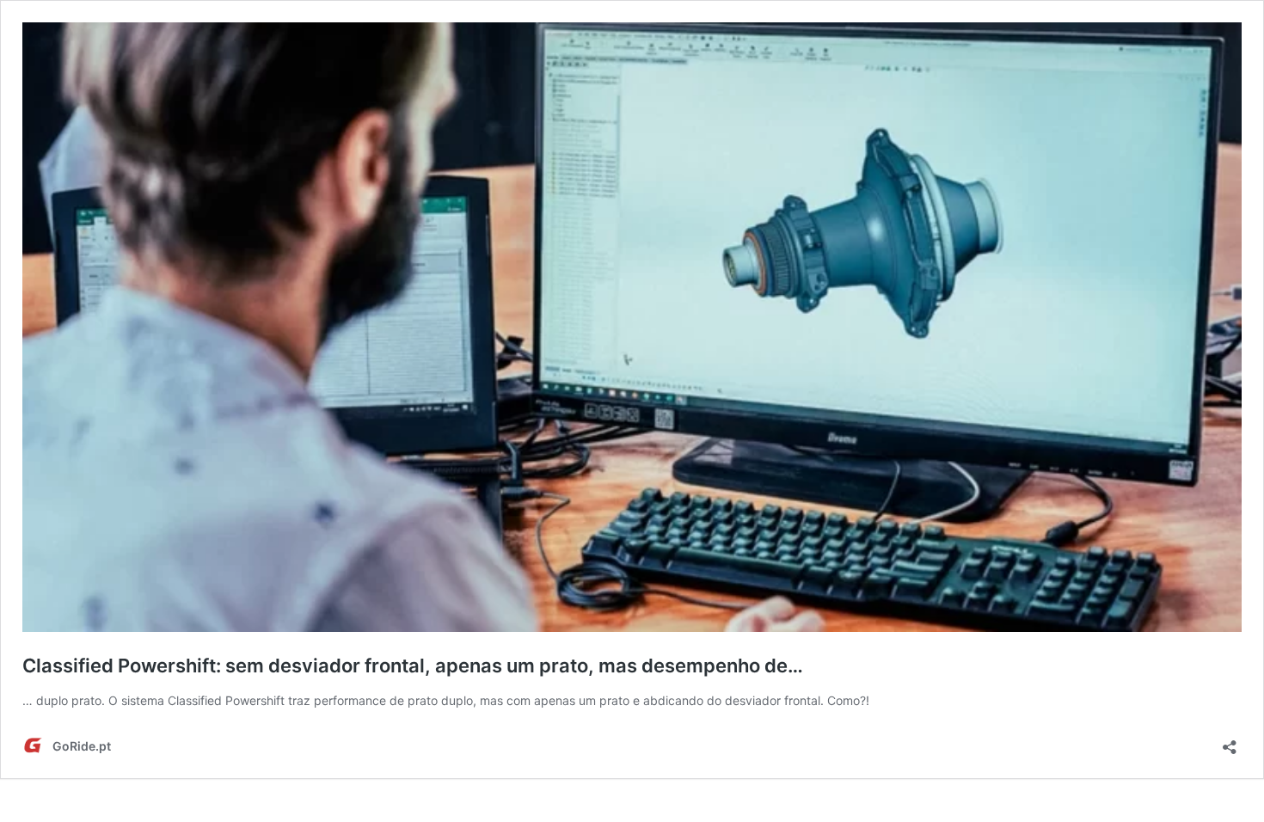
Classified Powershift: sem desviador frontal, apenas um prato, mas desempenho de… (412, 665)
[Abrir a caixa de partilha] (1230, 741)
